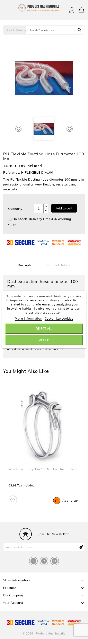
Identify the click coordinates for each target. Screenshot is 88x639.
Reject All (44, 328)
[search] (79, 30)
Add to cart (64, 208)
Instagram (55, 561)
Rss (44, 561)
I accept (44, 340)
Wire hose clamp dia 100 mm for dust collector (44, 469)
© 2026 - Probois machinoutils (44, 633)
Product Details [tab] (58, 265)
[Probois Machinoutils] (38, 7)
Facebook (33, 561)
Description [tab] (26, 265)
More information (28, 318)
